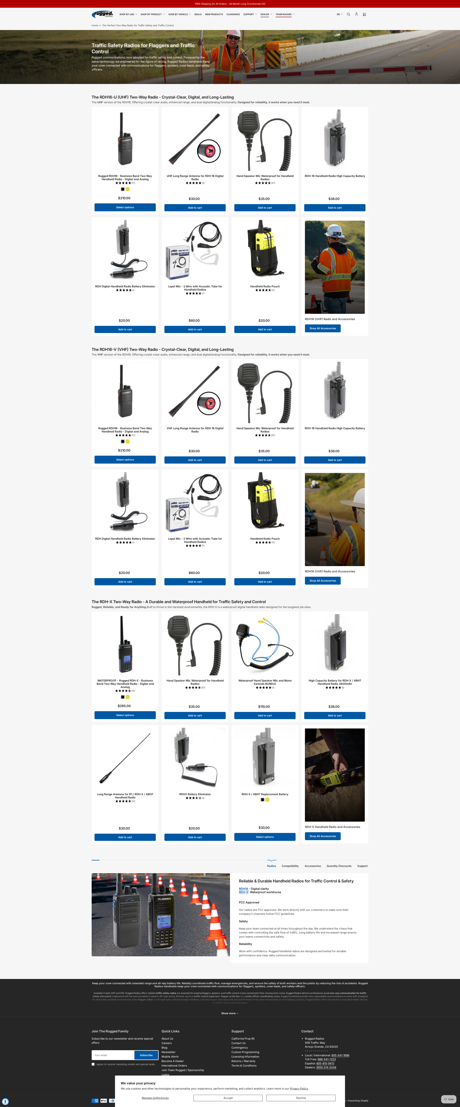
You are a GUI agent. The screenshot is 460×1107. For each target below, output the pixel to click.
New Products (214, 14)
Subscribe (146, 1055)
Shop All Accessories (323, 328)
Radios (271, 866)
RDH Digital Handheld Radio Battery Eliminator (125, 286)
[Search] (349, 14)
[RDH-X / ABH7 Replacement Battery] (265, 758)
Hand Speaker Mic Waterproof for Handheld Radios (265, 177)
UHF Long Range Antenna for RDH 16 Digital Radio (195, 177)
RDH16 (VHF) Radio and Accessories (330, 571)
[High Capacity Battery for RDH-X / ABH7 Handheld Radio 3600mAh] (334, 644)
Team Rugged (284, 14)
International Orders (174, 1065)
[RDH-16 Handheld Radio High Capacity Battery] (334, 140)
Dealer (265, 14)
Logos (165, 1074)
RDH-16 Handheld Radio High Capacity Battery (335, 176)
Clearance (233, 14)
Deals (198, 14)
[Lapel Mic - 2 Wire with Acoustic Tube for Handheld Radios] (195, 250)
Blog (164, 1047)
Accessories (313, 866)
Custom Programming (245, 1052)
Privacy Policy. (299, 1088)
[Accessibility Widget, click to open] (5, 1101)
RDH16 (244, 888)
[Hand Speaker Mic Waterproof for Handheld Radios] (265, 140)
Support (248, 14)
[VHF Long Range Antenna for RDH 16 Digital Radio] (195, 392)
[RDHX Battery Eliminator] (195, 758)
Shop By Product (151, 14)
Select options (125, 207)
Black (123, 189)
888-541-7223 (327, 1059)
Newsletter (169, 1052)
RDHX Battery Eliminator (195, 794)
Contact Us (238, 1043)
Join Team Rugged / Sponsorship (183, 1070)
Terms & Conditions (244, 1065)
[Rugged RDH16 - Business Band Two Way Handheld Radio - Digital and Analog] (125, 140)
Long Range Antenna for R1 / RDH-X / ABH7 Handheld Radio (125, 795)
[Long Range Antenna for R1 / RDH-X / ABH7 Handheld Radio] (125, 758)
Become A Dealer (173, 1061)
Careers (167, 1043)
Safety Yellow (128, 189)
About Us (167, 1038)
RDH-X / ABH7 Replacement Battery (265, 794)
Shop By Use (126, 14)
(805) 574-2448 (326, 1067)
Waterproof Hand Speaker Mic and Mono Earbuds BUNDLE (265, 682)
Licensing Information (245, 1056)
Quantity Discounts (339, 866)
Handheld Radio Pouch (265, 286)
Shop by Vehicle (178, 14)
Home (95, 25)
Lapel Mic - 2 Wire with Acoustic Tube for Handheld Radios (195, 288)
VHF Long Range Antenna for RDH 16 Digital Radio (195, 430)
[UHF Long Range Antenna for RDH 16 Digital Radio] (195, 140)
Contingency (239, 1047)
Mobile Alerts (170, 1056)
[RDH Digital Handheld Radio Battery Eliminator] (125, 250)
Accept (228, 1098)
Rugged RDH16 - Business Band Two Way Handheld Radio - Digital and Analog (125, 177)
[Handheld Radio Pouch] (265, 250)
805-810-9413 (325, 1063)
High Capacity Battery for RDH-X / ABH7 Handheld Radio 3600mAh (335, 682)
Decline (301, 1098)
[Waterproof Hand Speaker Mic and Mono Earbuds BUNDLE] (265, 644)
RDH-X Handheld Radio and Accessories (332, 827)
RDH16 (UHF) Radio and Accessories (330, 319)
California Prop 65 (243, 1038)
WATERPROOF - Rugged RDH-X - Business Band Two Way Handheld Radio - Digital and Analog (125, 684)
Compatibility (290, 866)
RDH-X (243, 892)
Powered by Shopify (358, 1100)
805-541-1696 (340, 1055)
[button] (125, 183)
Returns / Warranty (243, 1061)
